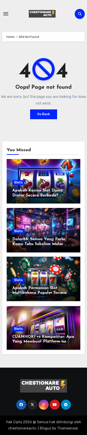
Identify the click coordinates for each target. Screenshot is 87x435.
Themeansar (67, 428)
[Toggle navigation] (5, 13)
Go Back (43, 114)
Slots (18, 182)
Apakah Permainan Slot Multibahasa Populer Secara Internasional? (39, 293)
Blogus (45, 428)
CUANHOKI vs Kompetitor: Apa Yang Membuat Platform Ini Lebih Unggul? (43, 341)
